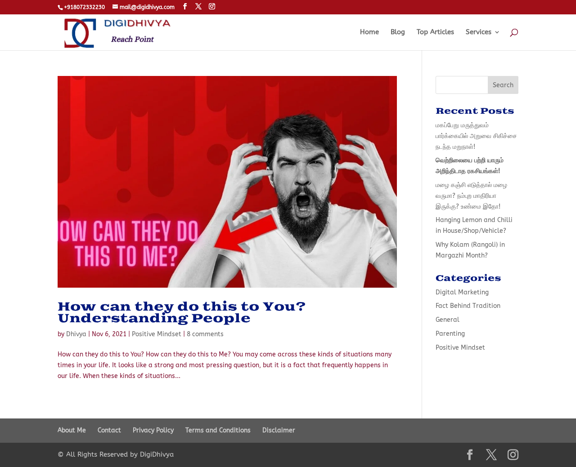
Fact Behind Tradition (468, 306)
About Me (72, 430)
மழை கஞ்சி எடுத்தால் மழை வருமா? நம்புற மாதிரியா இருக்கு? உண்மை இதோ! (471, 195)
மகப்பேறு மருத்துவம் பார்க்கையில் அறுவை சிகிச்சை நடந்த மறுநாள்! (476, 136)
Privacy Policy (153, 430)
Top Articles (435, 32)
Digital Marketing (462, 292)
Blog (398, 32)
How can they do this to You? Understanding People (182, 313)
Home (369, 32)
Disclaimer (278, 430)
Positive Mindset (156, 334)
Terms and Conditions (218, 430)
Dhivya (76, 334)
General (447, 320)
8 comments (205, 334)
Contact (109, 430)
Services (478, 32)
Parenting (450, 334)
